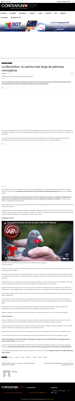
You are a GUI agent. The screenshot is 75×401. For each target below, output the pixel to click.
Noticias (39, 357)
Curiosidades (17, 357)
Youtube (55, 392)
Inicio (3, 61)
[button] (73, 1)
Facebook (55, 390)
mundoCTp (34, 357)
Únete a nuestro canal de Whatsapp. (13, 392)
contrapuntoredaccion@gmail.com (37, 392)
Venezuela (45, 357)
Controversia (13, 61)
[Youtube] (52, 393)
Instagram (63, 390)
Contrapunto (10, 357)
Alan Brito (4, 73)
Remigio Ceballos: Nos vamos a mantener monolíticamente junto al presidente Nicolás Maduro (18, 364)
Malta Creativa (50, 399)
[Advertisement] (37, 48)
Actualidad (7, 61)
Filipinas (22, 357)
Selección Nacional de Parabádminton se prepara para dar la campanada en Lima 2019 (58, 364)
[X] (68, 391)
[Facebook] (52, 391)
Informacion (28, 357)
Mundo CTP (10, 63)
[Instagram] (60, 391)
